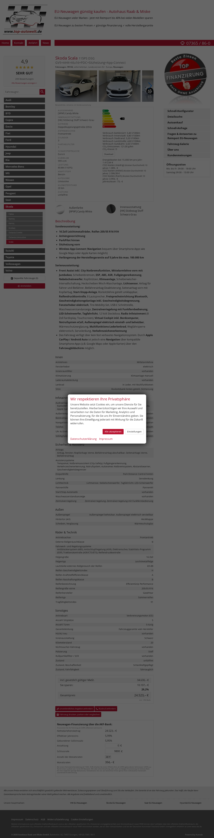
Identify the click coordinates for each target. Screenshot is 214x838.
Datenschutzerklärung (83, 439)
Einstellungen (134, 431)
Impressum (106, 439)
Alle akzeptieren (113, 431)
